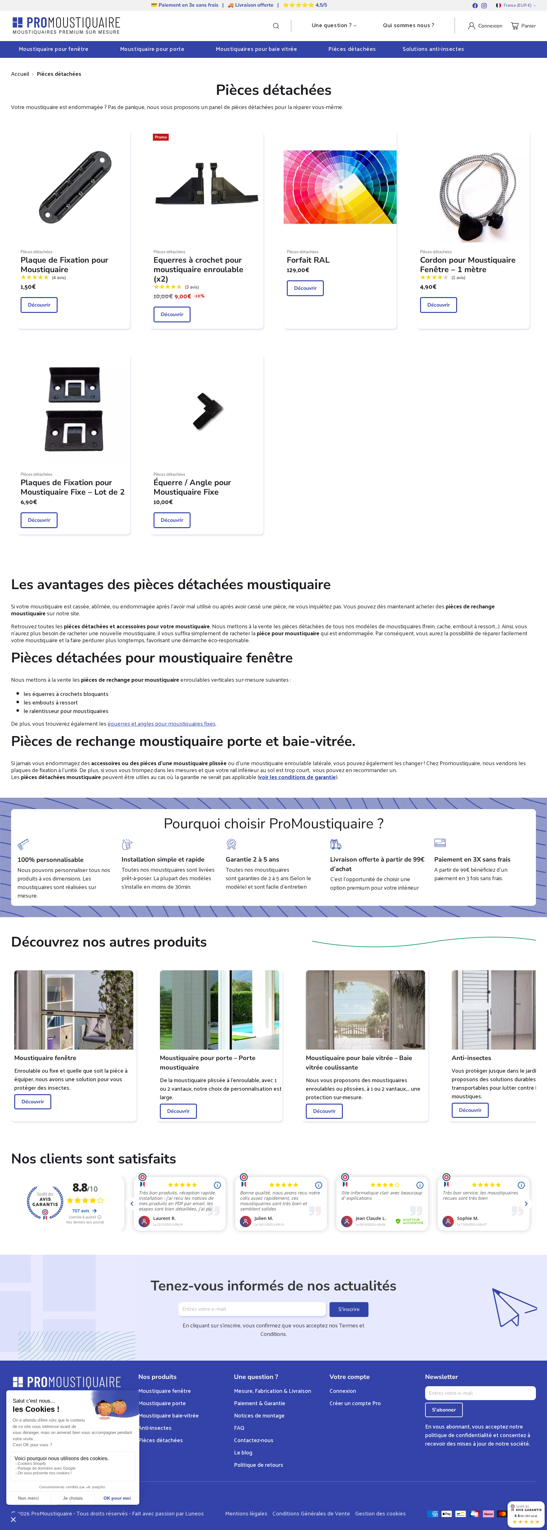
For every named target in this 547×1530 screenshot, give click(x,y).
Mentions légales (246, 1513)
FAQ (239, 1427)
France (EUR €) (517, 5)
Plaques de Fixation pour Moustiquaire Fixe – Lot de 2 (73, 487)
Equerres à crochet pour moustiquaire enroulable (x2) (198, 269)
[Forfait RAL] (340, 187)
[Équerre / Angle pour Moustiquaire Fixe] (206, 410)
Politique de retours (258, 1464)
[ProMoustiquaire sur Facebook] (475, 6)
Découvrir (39, 305)
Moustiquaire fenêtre (164, 1390)
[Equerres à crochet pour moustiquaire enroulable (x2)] (206, 187)
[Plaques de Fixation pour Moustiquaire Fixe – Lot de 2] (73, 410)
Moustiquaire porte (162, 1403)
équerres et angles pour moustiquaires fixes (162, 723)
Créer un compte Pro (355, 1403)
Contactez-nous (254, 1440)
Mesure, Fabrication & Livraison (272, 1390)
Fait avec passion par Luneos (168, 1513)
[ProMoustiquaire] (66, 26)
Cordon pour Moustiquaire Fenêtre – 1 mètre (468, 265)
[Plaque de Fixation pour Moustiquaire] (73, 187)
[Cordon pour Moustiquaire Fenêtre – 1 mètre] (473, 187)
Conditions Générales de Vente (311, 1513)
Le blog (243, 1452)
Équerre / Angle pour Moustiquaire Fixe (192, 487)
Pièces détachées (160, 1440)
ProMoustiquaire (51, 1513)
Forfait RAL (308, 260)
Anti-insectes (155, 1427)
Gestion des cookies (380, 1513)
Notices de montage (259, 1415)
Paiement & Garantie (259, 1403)
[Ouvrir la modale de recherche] (281, 26)
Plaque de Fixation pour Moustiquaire (64, 265)
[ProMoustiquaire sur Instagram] (484, 6)
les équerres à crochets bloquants (66, 693)
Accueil (20, 73)
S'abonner (444, 1409)
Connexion (343, 1390)
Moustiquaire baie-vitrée (168, 1415)
